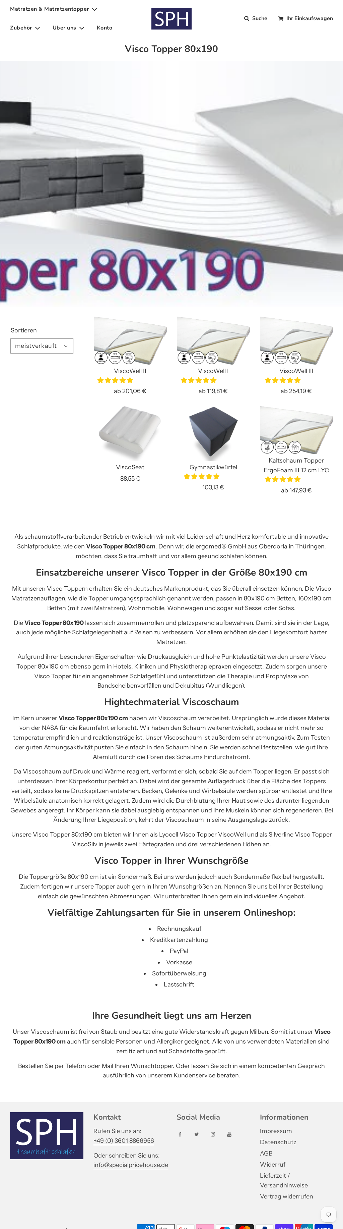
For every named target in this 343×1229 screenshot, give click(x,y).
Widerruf (272, 1164)
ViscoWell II (130, 371)
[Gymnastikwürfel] (213, 433)
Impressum (276, 1131)
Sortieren (24, 330)
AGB (266, 1153)
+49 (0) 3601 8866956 (123, 1140)
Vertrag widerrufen (286, 1196)
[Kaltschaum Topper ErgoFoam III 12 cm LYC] (296, 430)
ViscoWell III (296, 371)
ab (130, 391)
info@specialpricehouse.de (130, 1165)
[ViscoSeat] (130, 433)
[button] (115, 380)
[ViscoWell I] (213, 341)
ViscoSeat (130, 467)
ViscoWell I (213, 371)
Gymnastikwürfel (213, 467)
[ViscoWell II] (130, 341)
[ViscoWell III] (296, 341)
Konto (105, 28)
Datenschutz (278, 1142)
